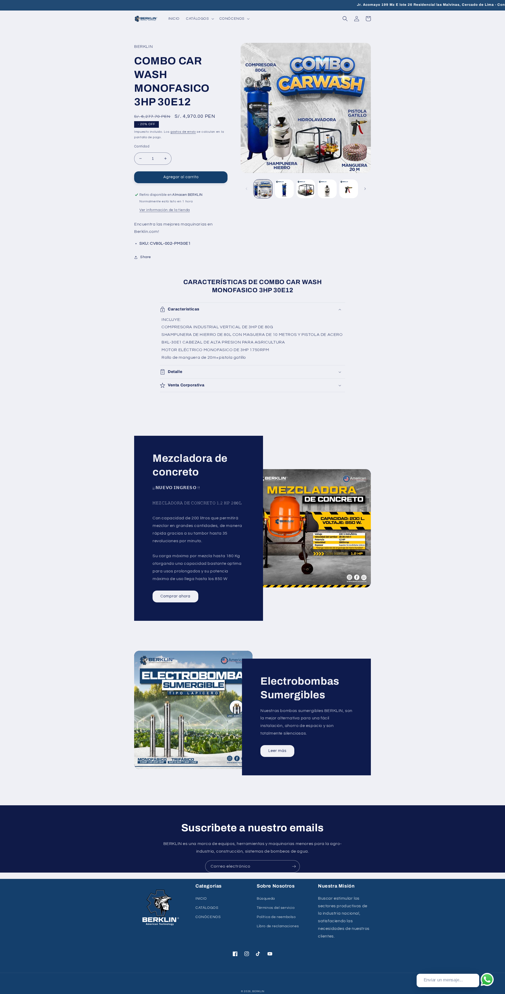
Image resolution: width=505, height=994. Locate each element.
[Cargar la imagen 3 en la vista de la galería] (305, 189)
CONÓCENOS (208, 917)
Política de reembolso (276, 917)
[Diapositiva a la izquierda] (246, 188)
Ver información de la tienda (164, 210)
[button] (199, 18)
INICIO (201, 898)
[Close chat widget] (475, 968)
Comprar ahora (175, 596)
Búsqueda (266, 898)
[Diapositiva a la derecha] (365, 188)
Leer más (277, 751)
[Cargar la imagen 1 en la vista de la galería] (263, 189)
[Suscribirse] (294, 866)
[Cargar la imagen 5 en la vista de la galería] (348, 189)
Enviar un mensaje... (443, 979)
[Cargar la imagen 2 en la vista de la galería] (284, 189)
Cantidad (141, 146)
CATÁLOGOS (206, 908)
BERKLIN (258, 991)
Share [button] (145, 257)
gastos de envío (183, 132)
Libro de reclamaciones (278, 926)
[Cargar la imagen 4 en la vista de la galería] (327, 189)
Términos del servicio (276, 908)
